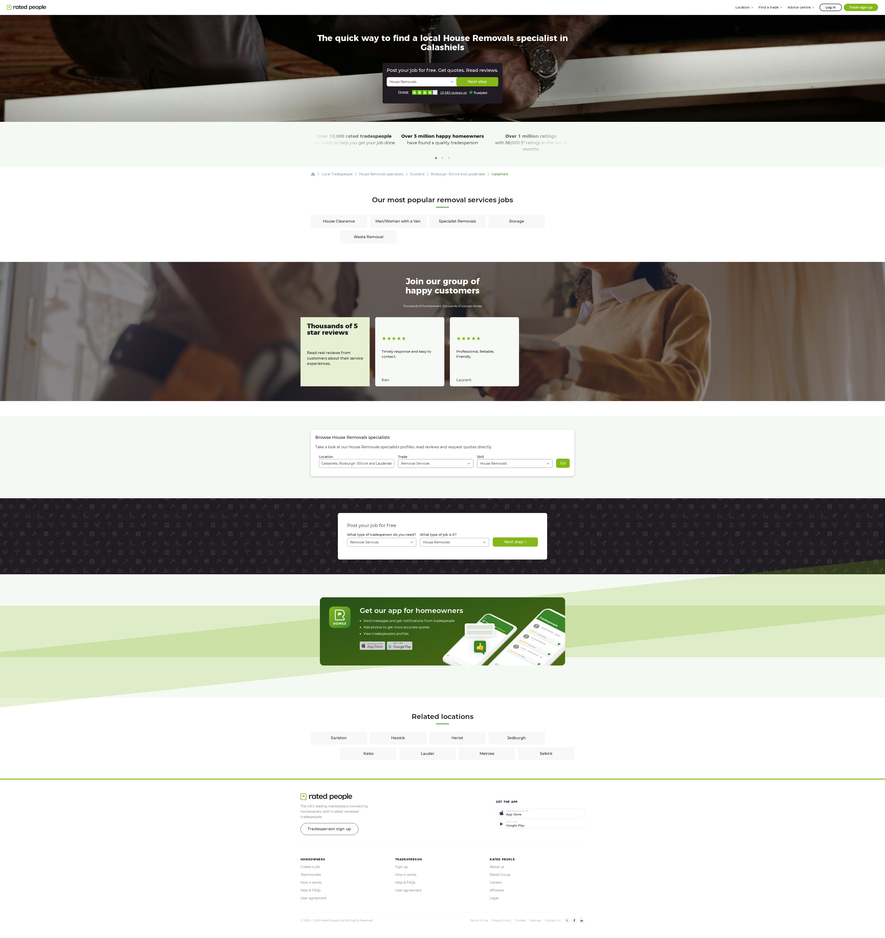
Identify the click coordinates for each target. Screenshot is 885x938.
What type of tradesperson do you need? (381, 535)
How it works (311, 882)
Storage (516, 221)
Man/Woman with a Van (398, 221)
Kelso (368, 753)
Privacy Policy (501, 920)
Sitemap (535, 920)
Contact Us (552, 920)
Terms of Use (479, 920)
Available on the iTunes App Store (372, 646)
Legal (494, 898)
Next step (477, 81)
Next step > (515, 542)
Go (563, 463)
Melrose (487, 753)
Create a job (310, 867)
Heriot (457, 738)
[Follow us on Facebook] (574, 920)
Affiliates (497, 890)
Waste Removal (368, 237)
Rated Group (500, 875)
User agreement (314, 898)
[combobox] (356, 463)
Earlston (339, 738)
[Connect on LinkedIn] (581, 920)
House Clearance (339, 221)
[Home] (313, 174)
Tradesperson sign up (329, 829)
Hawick (398, 738)
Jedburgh (516, 738)
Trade (402, 457)
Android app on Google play (399, 646)
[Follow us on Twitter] (567, 920)
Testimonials (311, 875)
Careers (496, 882)
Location (326, 457)
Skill (480, 457)
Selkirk (546, 753)
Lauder (427, 753)
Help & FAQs (311, 890)
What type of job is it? (438, 535)
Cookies (520, 920)
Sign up (401, 867)
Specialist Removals (457, 221)
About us (497, 867)
